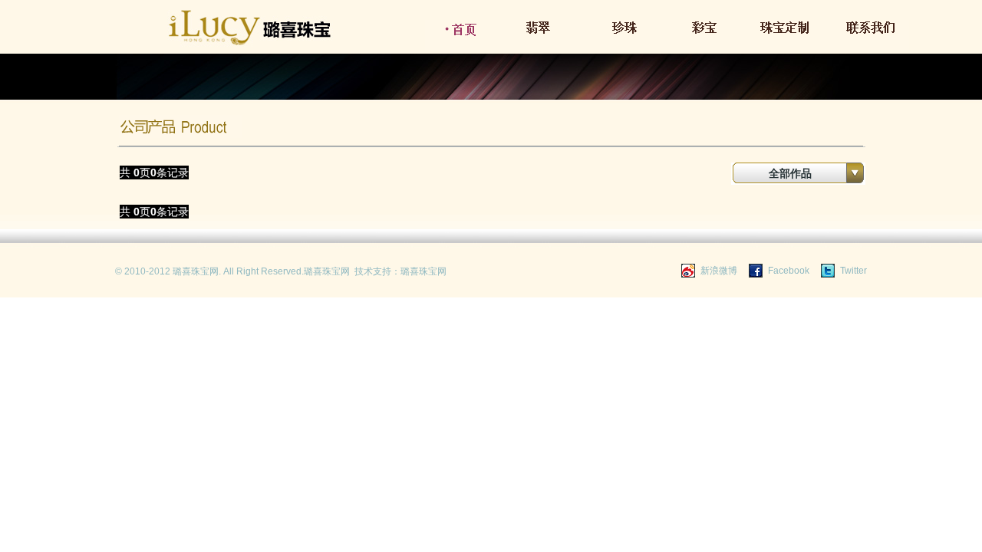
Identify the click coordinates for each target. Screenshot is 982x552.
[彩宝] (708, 35)
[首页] (462, 35)
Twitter (853, 270)
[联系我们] (871, 35)
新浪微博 (718, 270)
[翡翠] (544, 35)
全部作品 (790, 173)
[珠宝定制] (790, 35)
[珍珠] (626, 35)
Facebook (788, 270)
